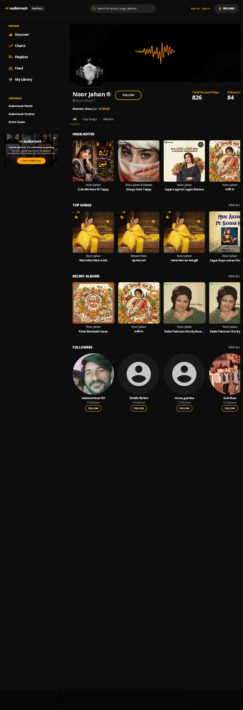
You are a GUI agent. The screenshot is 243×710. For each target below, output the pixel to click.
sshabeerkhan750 (93, 398)
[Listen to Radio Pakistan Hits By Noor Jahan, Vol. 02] (184, 303)
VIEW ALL (234, 205)
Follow (128, 95)
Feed (19, 68)
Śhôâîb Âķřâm (138, 398)
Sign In (206, 8)
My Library (23, 79)
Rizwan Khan (139, 256)
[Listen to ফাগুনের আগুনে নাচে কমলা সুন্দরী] (184, 232)
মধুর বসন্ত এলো (139, 260)
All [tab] (74, 119)
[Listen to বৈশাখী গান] (138, 303)
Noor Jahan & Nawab (138, 185)
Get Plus (37, 8)
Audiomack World (20, 106)
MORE (106, 109)
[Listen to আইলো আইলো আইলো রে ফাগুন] (93, 232)
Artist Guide (17, 122)
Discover (22, 34)
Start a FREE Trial (31, 160)
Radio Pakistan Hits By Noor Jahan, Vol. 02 (184, 331)
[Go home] (16, 8)
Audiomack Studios (22, 114)
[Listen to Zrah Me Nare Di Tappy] (93, 161)
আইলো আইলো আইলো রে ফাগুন (93, 260)
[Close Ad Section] (54, 138)
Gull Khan (229, 398)
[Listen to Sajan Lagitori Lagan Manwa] (184, 161)
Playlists (21, 57)
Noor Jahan (93, 185)
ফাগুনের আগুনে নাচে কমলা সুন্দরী (184, 260)
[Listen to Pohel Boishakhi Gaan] (93, 303)
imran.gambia (184, 398)
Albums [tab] (108, 119)
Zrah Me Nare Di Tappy (93, 189)
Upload (229, 8)
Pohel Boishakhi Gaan (93, 331)
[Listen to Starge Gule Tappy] (138, 161)
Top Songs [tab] (90, 119)
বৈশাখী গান (229, 189)
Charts (20, 45)
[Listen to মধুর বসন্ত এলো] (138, 232)
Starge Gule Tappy (138, 189)
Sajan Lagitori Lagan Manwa (184, 189)
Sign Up (195, 8)
